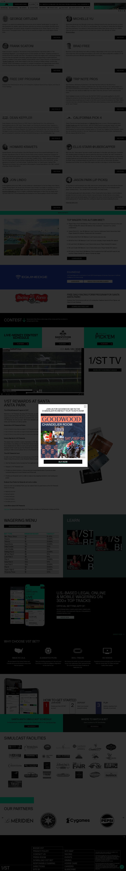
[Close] (85, 406)
